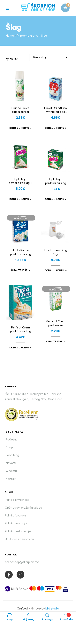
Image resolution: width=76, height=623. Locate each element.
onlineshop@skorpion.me (22, 562)
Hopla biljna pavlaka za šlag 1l (20, 181)
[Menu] (10, 8)
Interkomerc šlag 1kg (55, 252)
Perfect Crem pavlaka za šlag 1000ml (20, 330)
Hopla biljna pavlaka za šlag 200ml (55, 181)
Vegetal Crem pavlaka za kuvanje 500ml (55, 324)
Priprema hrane (27, 35)
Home (10, 35)
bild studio (52, 608)
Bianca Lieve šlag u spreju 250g (20, 110)
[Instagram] (20, 575)
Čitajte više (19, 270)
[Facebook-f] (9, 575)
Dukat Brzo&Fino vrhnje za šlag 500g (55, 110)
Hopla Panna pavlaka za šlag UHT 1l (20, 253)
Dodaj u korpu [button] (19, 128)
